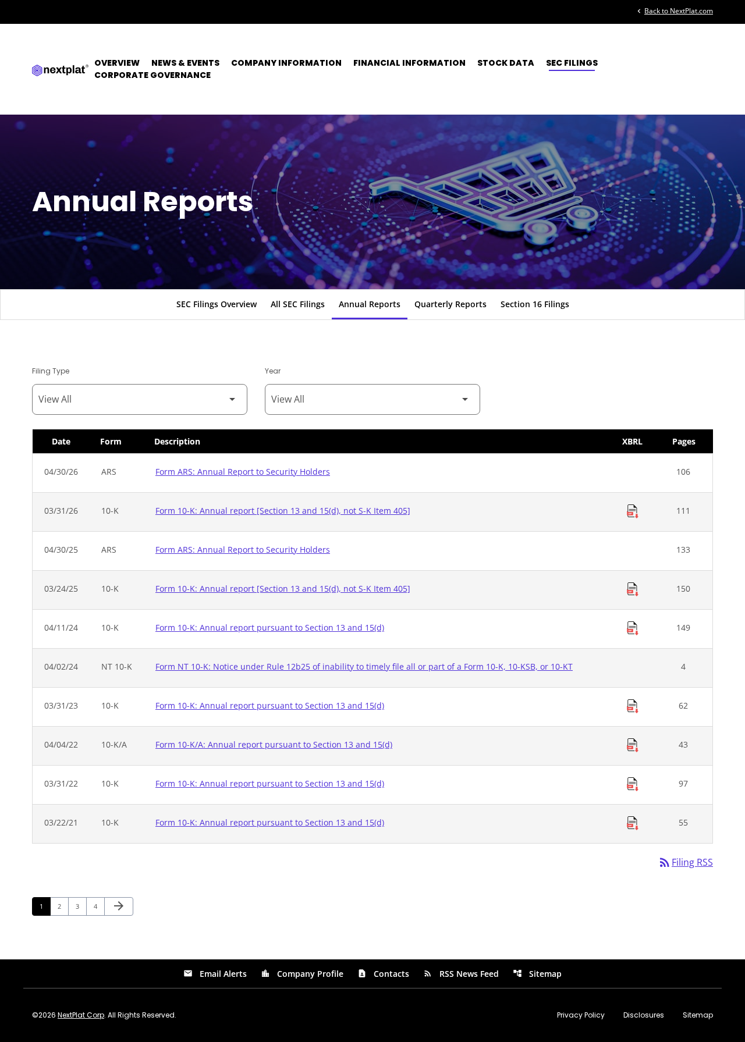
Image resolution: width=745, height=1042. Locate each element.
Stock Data (505, 63)
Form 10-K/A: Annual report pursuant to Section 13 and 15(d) (273, 744)
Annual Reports (369, 304)
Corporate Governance (152, 75)
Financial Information (409, 63)
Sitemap (537, 973)
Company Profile (302, 973)
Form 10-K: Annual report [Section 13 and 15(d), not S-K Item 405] (282, 510)
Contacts (383, 973)
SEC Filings (572, 63)
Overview (117, 63)
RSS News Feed (461, 973)
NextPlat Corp (81, 1015)
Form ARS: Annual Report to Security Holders (242, 471)
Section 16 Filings (535, 304)
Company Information (286, 63)
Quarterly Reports (450, 304)
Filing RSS (685, 862)
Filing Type (50, 371)
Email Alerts (215, 973)
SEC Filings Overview (216, 304)
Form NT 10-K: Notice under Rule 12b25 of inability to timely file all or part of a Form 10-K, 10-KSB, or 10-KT (364, 666)
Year (273, 371)
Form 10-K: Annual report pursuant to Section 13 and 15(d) (269, 627)
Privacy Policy (581, 1015)
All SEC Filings (298, 304)
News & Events (185, 63)
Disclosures (643, 1015)
